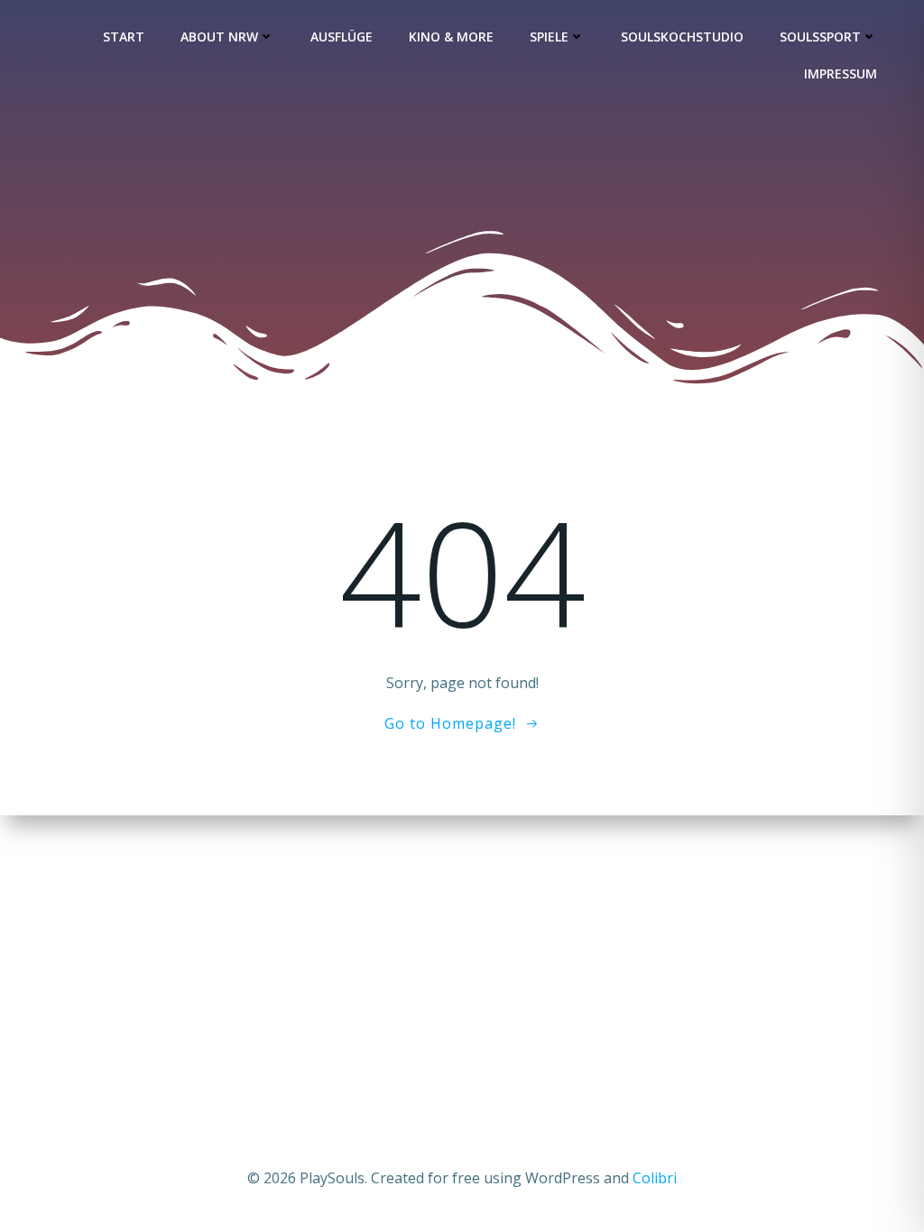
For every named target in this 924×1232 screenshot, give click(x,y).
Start (123, 36)
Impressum (840, 73)
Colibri (655, 1178)
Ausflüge (341, 36)
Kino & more (451, 36)
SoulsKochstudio (682, 36)
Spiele (549, 36)
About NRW (219, 36)
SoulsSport (820, 36)
